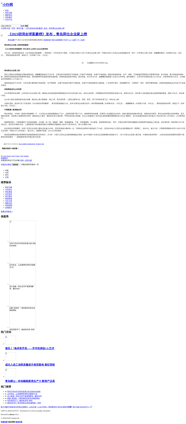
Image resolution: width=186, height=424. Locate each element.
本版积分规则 (6, 164)
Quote (17, 156)
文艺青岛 (8, 194)
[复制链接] (47, 40)
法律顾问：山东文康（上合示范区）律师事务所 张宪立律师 (43, 407)
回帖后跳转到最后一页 (30, 164)
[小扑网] (7, 4)
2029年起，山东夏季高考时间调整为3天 (22, 394)
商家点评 (8, 203)
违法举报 (17, 407)
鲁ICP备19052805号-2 (81, 407)
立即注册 (5, 23)
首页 (7, 10)
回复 (34, 144)
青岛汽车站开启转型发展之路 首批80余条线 (23, 391)
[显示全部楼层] (57, 40)
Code (21, 156)
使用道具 (38, 144)
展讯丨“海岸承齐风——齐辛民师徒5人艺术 (29, 348)
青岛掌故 (8, 192)
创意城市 (8, 17)
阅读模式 (30, 144)
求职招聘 (8, 205)
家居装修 (8, 198)
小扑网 (3, 28)
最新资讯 (8, 15)
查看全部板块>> (7, 211)
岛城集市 (8, 207)
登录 (15, 23)
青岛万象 (8, 13)
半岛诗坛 (8, 189)
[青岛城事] (2, 35)
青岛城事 (11, 40)
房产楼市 (8, 196)
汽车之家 (8, 201)
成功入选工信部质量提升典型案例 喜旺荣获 (30, 364)
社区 (8, 28)
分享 (7, 177)
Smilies (26, 156)
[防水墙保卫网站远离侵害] (91, 407)
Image (9, 156)
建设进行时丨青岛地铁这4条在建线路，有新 (24, 403)
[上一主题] (72, 40)
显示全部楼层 (23, 144)
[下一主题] (81, 40)
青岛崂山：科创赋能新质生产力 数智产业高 (30, 381)
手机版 (10, 407)
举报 (42, 144)
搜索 (22, 26)
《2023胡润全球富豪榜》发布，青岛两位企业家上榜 (44, 28)
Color (4, 156)
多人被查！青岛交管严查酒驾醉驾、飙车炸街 (24, 396)
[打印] (65, 40)
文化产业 (8, 19)
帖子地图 (4, 407)
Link (13, 156)
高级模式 (4, 158)
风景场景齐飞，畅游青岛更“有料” (20, 400)
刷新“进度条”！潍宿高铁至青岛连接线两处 (23, 398)
